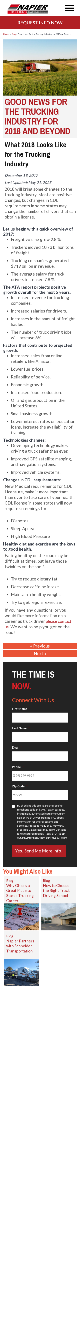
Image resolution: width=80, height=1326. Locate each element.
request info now (40, 22)
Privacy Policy (58, 837)
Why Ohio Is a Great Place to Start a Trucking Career (20, 893)
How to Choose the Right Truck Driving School (56, 890)
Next (38, 653)
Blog (9, 881)
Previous (41, 645)
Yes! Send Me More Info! (39, 850)
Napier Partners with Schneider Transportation (20, 946)
